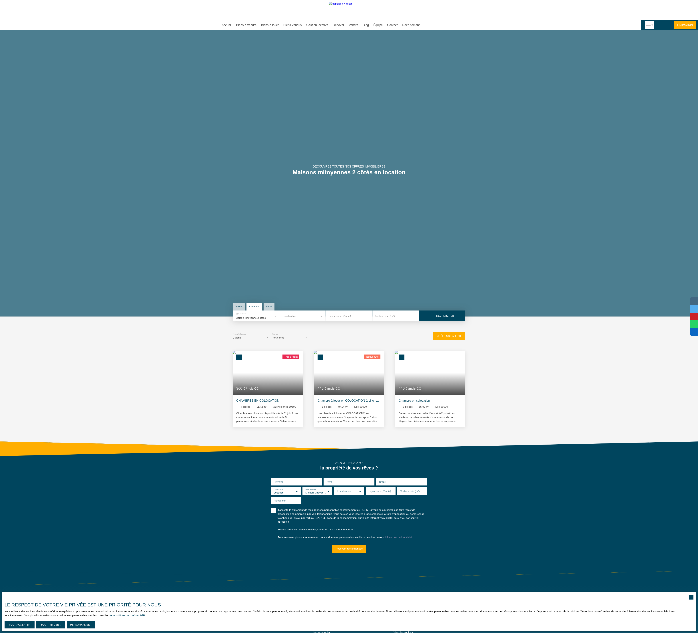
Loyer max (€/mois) (340, 315)
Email (382, 481)
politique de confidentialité (397, 537)
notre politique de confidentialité (127, 615)
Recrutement (411, 25)
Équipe (378, 25)
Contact (392, 25)
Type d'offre (278, 490)
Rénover (338, 25)
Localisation (289, 315)
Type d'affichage (239, 334)
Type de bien (240, 313)
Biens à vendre (246, 25)
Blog (366, 25)
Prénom (278, 481)
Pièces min (280, 500)
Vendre (353, 25)
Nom (329, 481)
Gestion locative (317, 25)
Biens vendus (292, 25)
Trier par (275, 334)
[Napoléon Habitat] (349, 10)
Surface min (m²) (385, 315)
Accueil (227, 25)
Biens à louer (270, 25)
